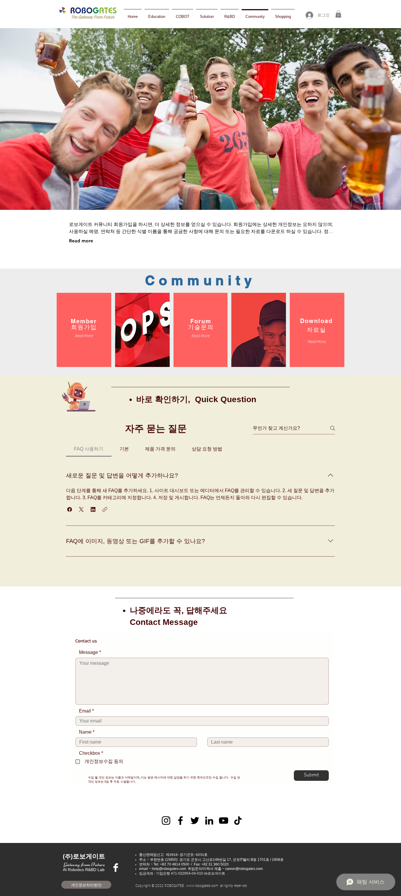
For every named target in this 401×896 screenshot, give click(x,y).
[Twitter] (195, 820)
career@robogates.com (244, 869)
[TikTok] (238, 820)
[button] (338, 14)
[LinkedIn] (209, 820)
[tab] (89, 449)
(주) (68, 856)
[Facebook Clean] (115, 867)
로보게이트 (89, 856)
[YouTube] (223, 820)
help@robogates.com (169, 869)
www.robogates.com (202, 886)
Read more (81, 241)
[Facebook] (180, 820)
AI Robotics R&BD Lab (84, 867)
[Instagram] (166, 820)
